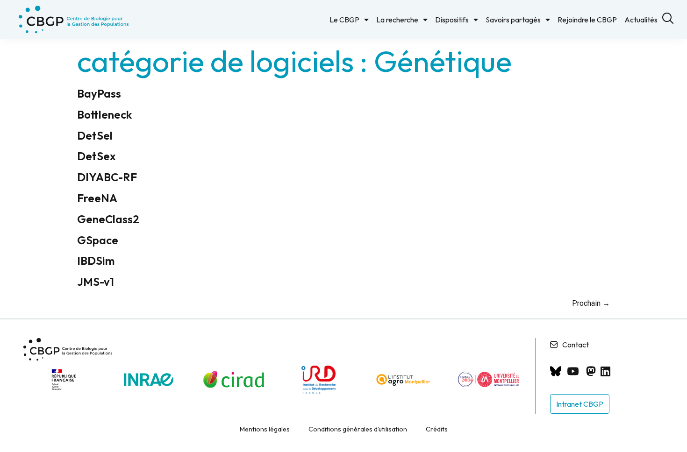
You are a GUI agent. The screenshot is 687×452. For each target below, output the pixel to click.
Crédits (437, 429)
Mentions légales (265, 429)
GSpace (97, 240)
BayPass (99, 93)
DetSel (95, 135)
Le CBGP (344, 19)
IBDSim (95, 261)
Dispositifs (452, 19)
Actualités (641, 19)
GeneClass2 (108, 219)
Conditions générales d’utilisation (357, 429)
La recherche (397, 19)
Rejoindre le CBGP (587, 19)
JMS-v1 (95, 282)
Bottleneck (104, 114)
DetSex (96, 156)
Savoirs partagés (513, 19)
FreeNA (97, 198)
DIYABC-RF (107, 177)
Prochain (591, 303)
